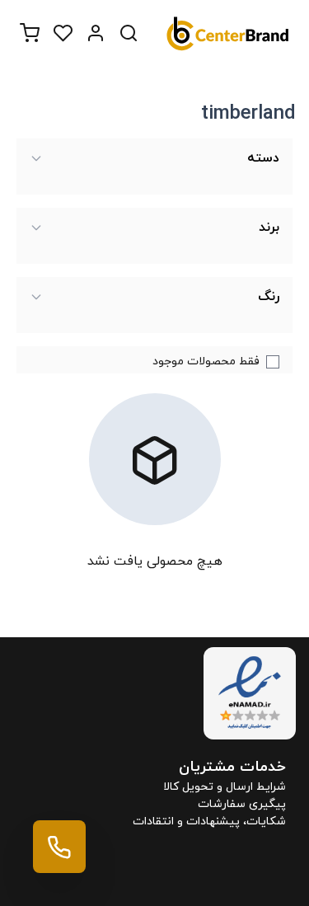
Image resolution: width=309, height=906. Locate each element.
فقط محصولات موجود (206, 361)
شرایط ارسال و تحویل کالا (224, 787)
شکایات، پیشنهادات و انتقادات (209, 821)
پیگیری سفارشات (242, 804)
